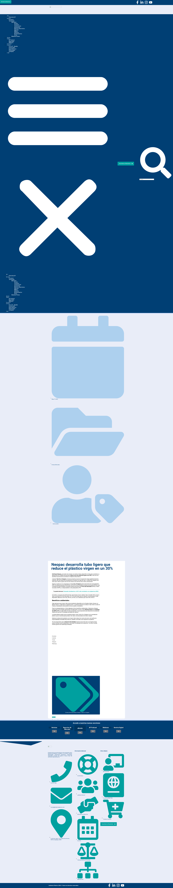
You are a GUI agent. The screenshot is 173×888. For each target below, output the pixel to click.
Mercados (13, 22)
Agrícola (16, 30)
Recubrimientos (18, 33)
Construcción (17, 26)
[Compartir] (168, 1)
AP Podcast (12, 40)
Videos (8, 38)
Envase (16, 23)
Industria (16, 32)
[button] (57, 163)
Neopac (79, 712)
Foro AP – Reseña (13, 46)
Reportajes (11, 41)
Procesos (11, 19)
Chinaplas (11, 51)
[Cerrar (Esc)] (171, 1)
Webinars (11, 301)
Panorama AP (12, 17)
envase (67, 712)
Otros (15, 35)
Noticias (9, 18)
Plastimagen (12, 50)
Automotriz (17, 27)
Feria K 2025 (12, 47)
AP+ (8, 15)
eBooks (7, 296)
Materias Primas (15, 36)
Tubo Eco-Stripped (85, 712)
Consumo (16, 24)
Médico (16, 31)
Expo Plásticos (12, 49)
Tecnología (11, 21)
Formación (8, 302)
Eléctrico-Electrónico (19, 28)
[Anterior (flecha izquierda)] (2, 444)
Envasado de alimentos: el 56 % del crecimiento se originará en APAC (81, 591)
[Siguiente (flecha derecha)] (170, 444)
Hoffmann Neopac (73, 712)
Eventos (9, 45)
